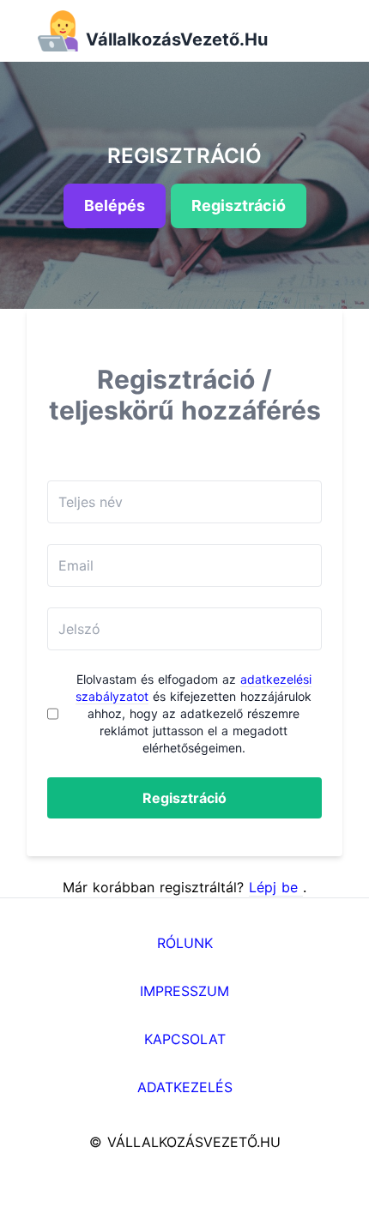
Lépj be (276, 887)
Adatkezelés (185, 1087)
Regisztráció (184, 797)
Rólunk (185, 942)
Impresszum (184, 991)
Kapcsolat (185, 1039)
